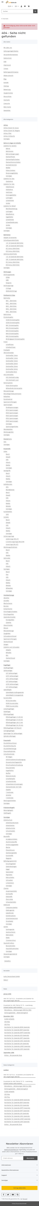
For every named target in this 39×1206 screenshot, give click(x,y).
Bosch (8, 454)
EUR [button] (9, 6)
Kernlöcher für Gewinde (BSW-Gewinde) (17, 1027)
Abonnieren (30, 1158)
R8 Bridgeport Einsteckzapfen (15, 339)
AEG (7, 487)
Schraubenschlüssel (10, 636)
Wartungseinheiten (10, 800)
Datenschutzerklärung (11, 1150)
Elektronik (7, 905)
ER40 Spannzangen (12, 421)
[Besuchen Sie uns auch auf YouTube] (13, 1194)
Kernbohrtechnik (11, 165)
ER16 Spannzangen (12, 410)
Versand (25, 1199)
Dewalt (8, 457)
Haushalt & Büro (9, 943)
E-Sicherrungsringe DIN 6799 (15, 542)
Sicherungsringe (9, 536)
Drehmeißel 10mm (12, 355)
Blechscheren (8, 603)
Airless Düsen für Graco (11, 128)
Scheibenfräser (11, 347)
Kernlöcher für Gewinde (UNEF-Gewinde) (17, 1046)
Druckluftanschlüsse (10, 743)
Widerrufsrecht (8, 75)
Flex (7, 574)
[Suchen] (35, 11)
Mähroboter (9, 935)
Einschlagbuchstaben (10, 611)
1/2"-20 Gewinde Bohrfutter (14, 243)
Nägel (8, 869)
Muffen (8, 773)
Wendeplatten (8, 429)
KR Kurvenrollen (11, 700)
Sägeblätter (9, 217)
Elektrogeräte (10, 910)
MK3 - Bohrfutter (11, 306)
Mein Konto (7, 107)
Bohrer (8, 148)
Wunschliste (7, 96)
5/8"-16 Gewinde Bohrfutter (14, 259)
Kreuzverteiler (10, 768)
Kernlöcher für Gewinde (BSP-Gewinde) (16, 1030)
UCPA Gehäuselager (12, 684)
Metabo (8, 506)
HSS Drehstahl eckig (12, 377)
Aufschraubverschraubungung (15, 759)
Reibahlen (7, 396)
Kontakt (6, 82)
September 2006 (9, 1052)
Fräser (6, 342)
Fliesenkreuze (10, 850)
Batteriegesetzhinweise (11, 72)
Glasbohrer (9, 181)
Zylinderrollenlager (10, 736)
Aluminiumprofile (11, 842)
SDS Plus (7, 1024)
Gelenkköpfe (7, 690)
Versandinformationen (11, 54)
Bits (7, 655)
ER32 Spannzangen (12, 418)
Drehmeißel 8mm (11, 372)
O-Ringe (8, 288)
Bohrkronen (9, 151)
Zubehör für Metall (10, 206)
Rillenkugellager (9, 714)
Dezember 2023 (9, 1016)
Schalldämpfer (10, 779)
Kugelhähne (10, 770)
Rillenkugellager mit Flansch (12, 728)
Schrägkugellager (9, 731)
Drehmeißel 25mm (12, 366)
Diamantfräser (10, 157)
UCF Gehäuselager (12, 673)
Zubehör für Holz (9, 184)
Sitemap (6, 86)
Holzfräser (9, 192)
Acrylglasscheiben (11, 839)
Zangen (6, 644)
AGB (5, 61)
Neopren (8, 283)
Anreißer (6, 600)
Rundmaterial (8, 399)
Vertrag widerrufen (19, 1188)
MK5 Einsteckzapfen (12, 336)
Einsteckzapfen (8, 317)
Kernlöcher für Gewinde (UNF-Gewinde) (16, 1049)
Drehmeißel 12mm (12, 358)
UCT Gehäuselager (12, 687)
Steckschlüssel (8, 642)
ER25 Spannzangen (12, 415)
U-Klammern (10, 883)
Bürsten (6, 606)
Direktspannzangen (12, 407)
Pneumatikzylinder (9, 751)
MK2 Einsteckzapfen (12, 328)
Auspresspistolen (11, 891)
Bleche (8, 847)
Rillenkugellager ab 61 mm (14, 722)
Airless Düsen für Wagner (12, 130)
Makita (8, 465)
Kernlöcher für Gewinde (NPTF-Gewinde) (17, 1033)
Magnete (8, 858)
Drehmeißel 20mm (12, 363)
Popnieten (9, 875)
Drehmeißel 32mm (12, 369)
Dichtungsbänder (9, 274)
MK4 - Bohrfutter (11, 309)
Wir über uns (8, 47)
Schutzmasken (10, 831)
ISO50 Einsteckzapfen (13, 322)
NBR (7, 280)
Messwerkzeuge (9, 391)
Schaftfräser (10, 344)
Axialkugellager (8, 668)
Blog (5, 79)
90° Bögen (9, 757)
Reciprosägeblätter (12, 173)
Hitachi (8, 462)
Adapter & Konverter (10, 237)
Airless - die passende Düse (13, 1055)
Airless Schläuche (9, 136)
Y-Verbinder (9, 798)
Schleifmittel (10, 200)
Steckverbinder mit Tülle (13, 787)
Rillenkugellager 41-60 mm (14, 720)
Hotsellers (7, 961)
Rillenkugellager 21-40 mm (14, 717)
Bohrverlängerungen (12, 154)
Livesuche (7, 103)
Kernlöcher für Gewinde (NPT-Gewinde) (16, 1038)
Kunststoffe (9, 855)
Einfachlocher (8, 609)
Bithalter (8, 652)
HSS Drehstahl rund (12, 380)
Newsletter (7, 110)
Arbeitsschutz (8, 820)
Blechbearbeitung (11, 209)
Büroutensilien (10, 946)
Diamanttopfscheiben (13, 159)
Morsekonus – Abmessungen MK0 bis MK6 (17, 1010)
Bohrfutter (7, 298)
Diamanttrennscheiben (13, 162)
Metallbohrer (10, 214)
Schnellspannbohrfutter (11, 240)
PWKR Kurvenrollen (12, 706)
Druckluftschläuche (10, 746)
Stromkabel (9, 921)
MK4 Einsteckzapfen (12, 333)
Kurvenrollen (8, 698)
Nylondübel (9, 872)
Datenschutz (8, 58)
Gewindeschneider (10, 617)
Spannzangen (8, 405)
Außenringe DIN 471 (12, 539)
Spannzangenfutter (12, 426)
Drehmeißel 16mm (12, 361)
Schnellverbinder (9, 754)
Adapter (8, 650)
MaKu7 (6, 980)
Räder (8, 937)
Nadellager (7, 711)
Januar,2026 (7, 994)
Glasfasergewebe (11, 853)
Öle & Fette (9, 899)
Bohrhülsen (7, 314)
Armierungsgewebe (12, 844)
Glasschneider (8, 625)
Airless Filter (7, 133)
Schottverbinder (11, 781)
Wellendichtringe (11, 291)
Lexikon (6, 1070)
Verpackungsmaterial (10, 954)
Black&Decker (10, 490)
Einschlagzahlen (9, 614)
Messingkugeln (8, 810)
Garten (6, 927)
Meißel (8, 168)
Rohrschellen (10, 877)
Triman (6, 68)
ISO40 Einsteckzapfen (13, 320)
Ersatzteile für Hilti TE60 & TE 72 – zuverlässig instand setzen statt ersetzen (18, 1006)
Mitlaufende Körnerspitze (14, 388)
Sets (5, 442)
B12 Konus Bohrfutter (13, 248)
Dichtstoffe (9, 894)
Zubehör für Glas (9, 178)
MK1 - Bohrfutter (11, 301)
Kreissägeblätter (11, 195)
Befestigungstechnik (10, 861)
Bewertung (7, 89)
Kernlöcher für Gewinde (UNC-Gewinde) (17, 1041)
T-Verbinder (9, 792)
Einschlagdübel (11, 864)
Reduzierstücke (11, 776)
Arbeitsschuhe (10, 828)
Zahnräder (7, 558)
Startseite (7, 100)
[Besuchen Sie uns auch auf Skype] (17, 1194)
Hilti (7, 460)
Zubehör (8, 622)
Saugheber (7, 633)
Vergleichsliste (8, 93)
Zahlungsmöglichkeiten (11, 51)
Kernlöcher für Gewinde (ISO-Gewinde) (16, 1035)
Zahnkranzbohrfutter (10, 254)
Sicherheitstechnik (12, 918)
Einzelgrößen (10, 620)
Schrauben (9, 880)
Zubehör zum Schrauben (11, 647)
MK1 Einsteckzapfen (12, 325)
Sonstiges (7, 139)
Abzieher (6, 598)
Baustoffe (7, 836)
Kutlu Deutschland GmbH (12, 976)
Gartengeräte (10, 929)
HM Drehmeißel (9, 353)
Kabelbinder (10, 913)
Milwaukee (9, 588)
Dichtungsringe (8, 285)
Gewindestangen (11, 866)
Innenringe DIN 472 (12, 544)
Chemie (6, 888)
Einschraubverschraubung (14, 765)
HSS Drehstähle (8, 374)
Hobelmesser (10, 187)
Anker (5, 451)
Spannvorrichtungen (10, 402)
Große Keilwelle (9, 1019)
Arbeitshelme (10, 825)
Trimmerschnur (11, 940)
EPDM (8, 277)
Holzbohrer (9, 189)
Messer (6, 628)
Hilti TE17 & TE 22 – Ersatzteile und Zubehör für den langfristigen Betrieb (19, 999)
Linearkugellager (9, 709)
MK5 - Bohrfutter (11, 312)
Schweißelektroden (12, 222)
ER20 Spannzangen (12, 413)
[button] (21, 6)
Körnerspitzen (8, 383)
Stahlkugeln (7, 813)
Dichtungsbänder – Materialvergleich (16, 1013)
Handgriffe (7, 470)
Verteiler (8, 795)
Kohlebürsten (8, 484)
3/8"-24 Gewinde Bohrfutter (14, 246)
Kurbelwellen (8, 511)
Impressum (7, 65)
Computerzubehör (12, 907)
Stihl (7, 514)
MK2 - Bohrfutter (11, 303)
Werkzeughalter (9, 432)
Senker (8, 203)
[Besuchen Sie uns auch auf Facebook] (3, 1194)
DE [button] (16, 6)
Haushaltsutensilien (12, 948)
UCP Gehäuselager (12, 681)
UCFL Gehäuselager (12, 679)
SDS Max (7, 1022)
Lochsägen (9, 198)
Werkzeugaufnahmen (10, 547)
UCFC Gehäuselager (12, 676)
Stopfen (8, 789)
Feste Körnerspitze (12, 385)
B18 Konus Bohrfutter (13, 251)
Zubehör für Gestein (10, 146)
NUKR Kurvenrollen (12, 703)
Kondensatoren (11, 916)
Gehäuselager (8, 670)
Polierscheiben (10, 170)
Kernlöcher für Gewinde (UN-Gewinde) (16, 1043)
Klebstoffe (9, 896)
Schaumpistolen (11, 902)
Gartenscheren (10, 932)
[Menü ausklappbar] (2, 1)
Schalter (6, 517)
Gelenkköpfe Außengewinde (15, 692)
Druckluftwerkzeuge (10, 748)
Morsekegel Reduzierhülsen (12, 394)
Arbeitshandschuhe (12, 823)
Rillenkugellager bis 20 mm (14, 725)
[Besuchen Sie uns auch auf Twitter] (8, 1194)
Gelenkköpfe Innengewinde (14, 695)
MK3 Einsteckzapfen (12, 331)
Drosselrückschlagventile (14, 762)
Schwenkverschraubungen (14, 784)
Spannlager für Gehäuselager (13, 733)
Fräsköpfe (7, 350)
